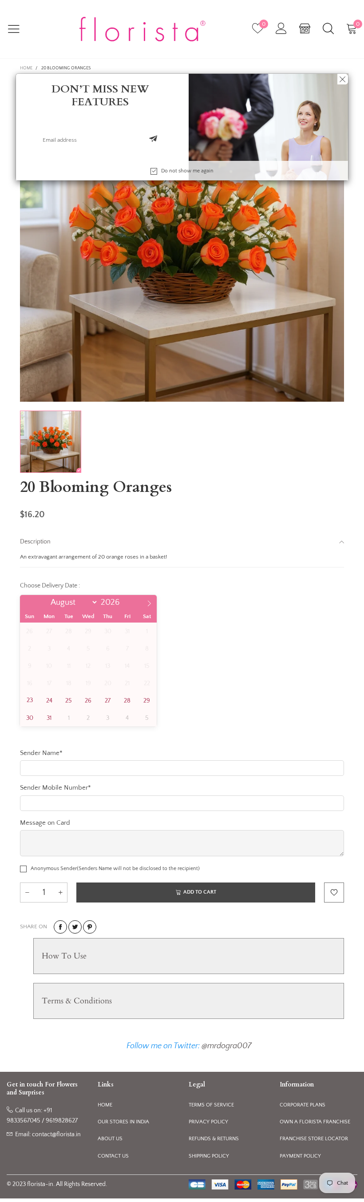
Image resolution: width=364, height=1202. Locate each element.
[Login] (281, 29)
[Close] (342, 79)
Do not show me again (187, 171)
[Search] (328, 29)
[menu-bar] (19, 29)
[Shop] (305, 29)
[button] (153, 140)
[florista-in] (142, 29)
